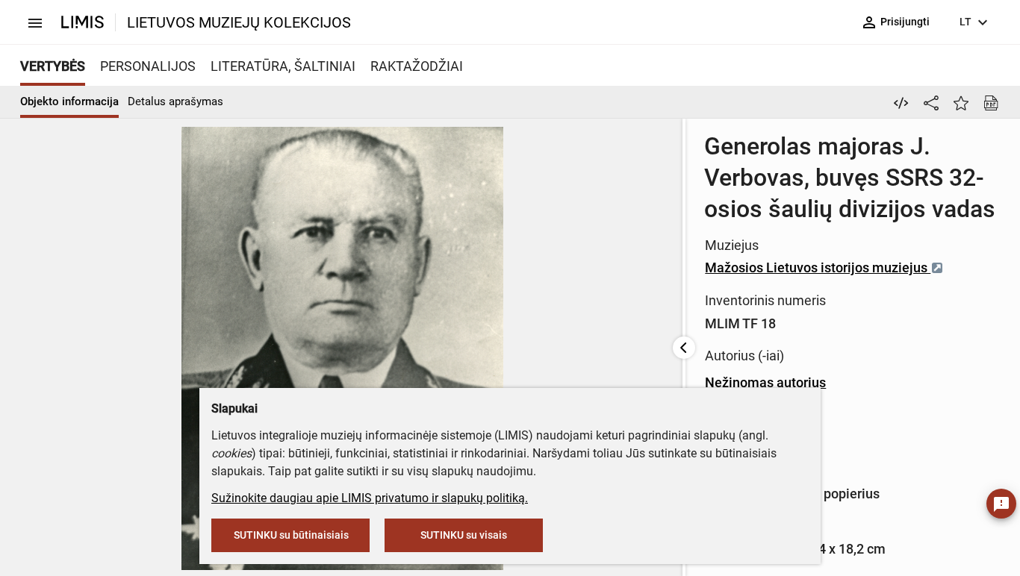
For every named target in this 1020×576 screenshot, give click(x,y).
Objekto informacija (69, 101)
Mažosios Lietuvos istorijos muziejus (817, 267)
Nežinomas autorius (765, 382)
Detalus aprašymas (175, 101)
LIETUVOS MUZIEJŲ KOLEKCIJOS (239, 22)
